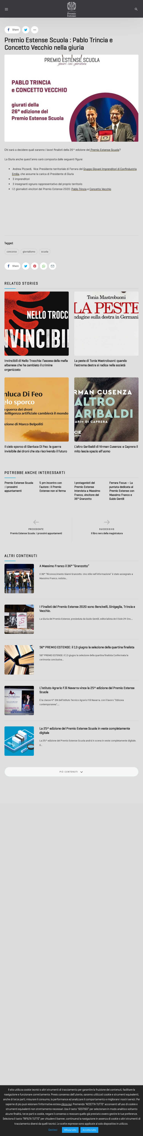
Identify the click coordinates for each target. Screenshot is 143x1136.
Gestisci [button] (52, 1130)
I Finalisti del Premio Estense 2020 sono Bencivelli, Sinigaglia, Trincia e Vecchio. (87, 609)
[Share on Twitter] (25, 29)
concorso (12, 251)
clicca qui (66, 1104)
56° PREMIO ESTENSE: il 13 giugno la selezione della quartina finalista (86, 647)
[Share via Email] (52, 266)
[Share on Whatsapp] (43, 266)
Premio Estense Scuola (104, 150)
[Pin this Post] (34, 266)
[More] (34, 29)
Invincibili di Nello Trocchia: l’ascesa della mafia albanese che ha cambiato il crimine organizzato (36, 365)
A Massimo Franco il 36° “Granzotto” (64, 566)
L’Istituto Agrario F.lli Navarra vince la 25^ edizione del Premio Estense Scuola (86, 690)
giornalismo (29, 251)
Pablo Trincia (79, 189)
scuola (44, 251)
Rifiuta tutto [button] (70, 1130)
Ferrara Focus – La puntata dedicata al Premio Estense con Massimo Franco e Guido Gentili (121, 491)
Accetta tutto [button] (89, 1130)
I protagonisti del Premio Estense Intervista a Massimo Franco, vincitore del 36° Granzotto (87, 491)
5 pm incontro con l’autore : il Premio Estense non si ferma (52, 487)
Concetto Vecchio (100, 189)
